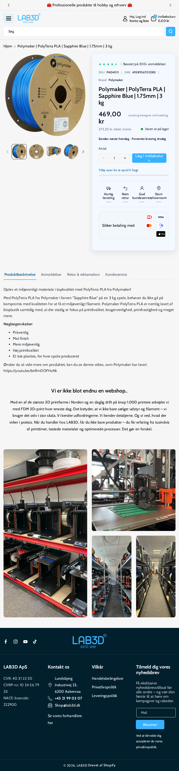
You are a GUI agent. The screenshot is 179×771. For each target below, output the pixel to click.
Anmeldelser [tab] (51, 274)
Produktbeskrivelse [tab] (19, 274)
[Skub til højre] (83, 152)
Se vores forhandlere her (65, 719)
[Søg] (170, 31)
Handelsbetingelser (107, 678)
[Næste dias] (170, 5)
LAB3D (82, 765)
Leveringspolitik (104, 695)
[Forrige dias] (8, 5)
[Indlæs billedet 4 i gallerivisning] (71, 151)
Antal (103, 148)
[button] (8, 18)
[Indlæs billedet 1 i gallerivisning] (19, 151)
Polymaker (116, 80)
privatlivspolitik (146, 747)
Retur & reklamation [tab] (83, 274)
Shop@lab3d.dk (67, 705)
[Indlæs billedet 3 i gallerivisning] (53, 151)
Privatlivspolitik (104, 687)
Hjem (7, 46)
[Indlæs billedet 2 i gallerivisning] (36, 151)
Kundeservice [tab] (116, 274)
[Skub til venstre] (7, 152)
